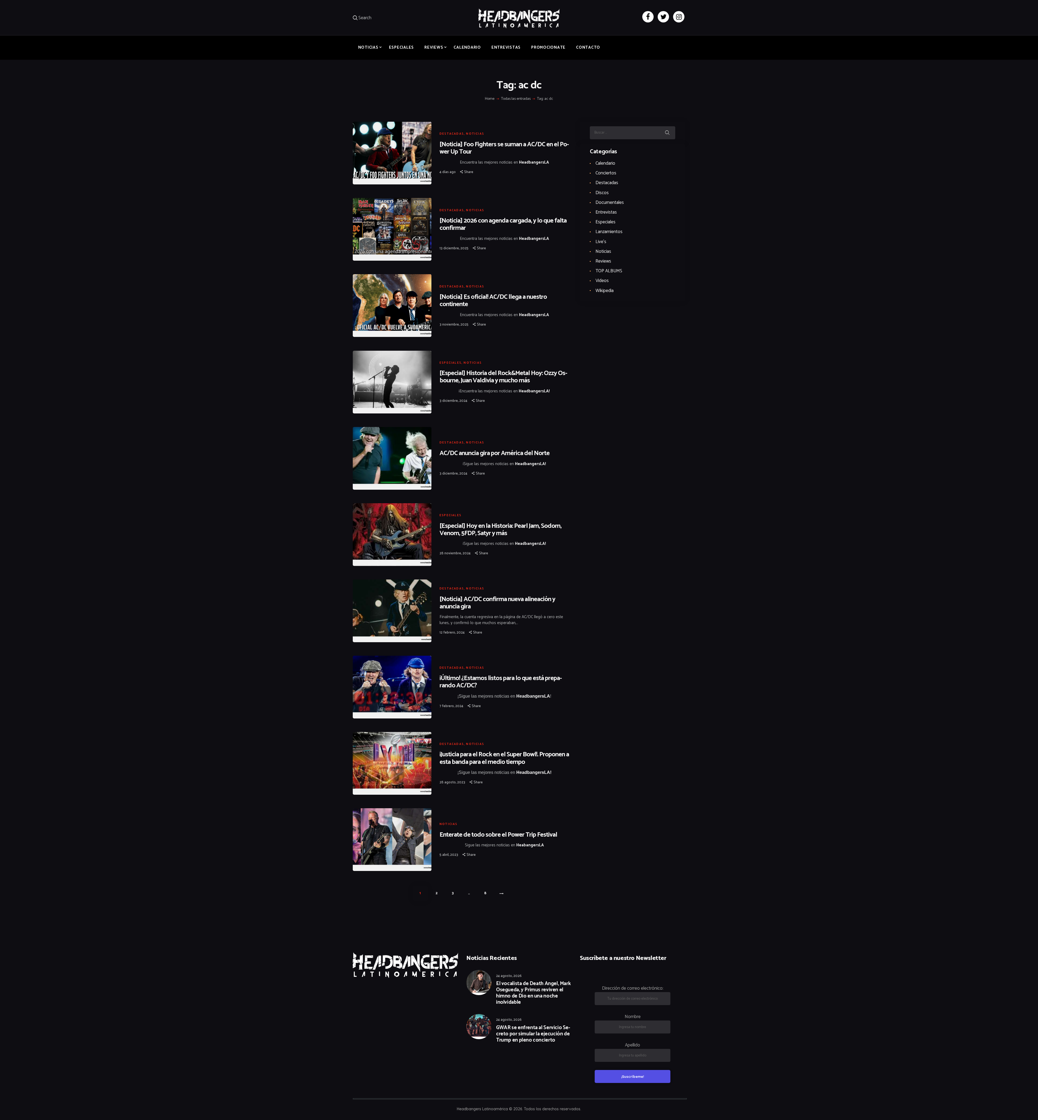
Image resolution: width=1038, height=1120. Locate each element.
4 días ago (448, 172)
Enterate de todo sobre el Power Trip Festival (498, 835)
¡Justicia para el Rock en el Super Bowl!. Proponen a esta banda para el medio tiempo (504, 758)
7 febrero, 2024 (451, 706)
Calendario (605, 163)
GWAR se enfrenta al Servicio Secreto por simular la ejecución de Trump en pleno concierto (533, 1034)
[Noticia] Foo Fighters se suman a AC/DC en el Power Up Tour (504, 148)
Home (489, 99)
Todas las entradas (516, 99)
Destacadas (452, 133)
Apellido (632, 1045)
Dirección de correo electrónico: (632, 988)
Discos (602, 193)
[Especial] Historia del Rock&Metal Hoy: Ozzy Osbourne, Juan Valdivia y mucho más (503, 377)
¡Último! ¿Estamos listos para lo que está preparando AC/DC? (501, 682)
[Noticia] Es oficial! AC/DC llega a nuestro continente (493, 300)
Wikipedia (604, 290)
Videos (602, 280)
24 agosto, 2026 (509, 976)
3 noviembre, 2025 (454, 324)
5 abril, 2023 (449, 855)
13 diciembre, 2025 (454, 248)
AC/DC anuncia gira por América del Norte (495, 453)
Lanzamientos (609, 232)
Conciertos (605, 173)
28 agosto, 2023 (452, 782)
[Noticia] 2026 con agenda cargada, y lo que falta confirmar (503, 224)
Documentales (609, 202)
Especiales (450, 362)
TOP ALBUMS (608, 271)
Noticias (475, 133)
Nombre (633, 1016)
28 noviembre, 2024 (455, 553)
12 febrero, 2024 (452, 632)
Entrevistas (606, 212)
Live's (600, 242)
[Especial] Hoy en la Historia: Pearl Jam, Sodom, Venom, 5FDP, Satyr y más (500, 529)
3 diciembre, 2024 (453, 401)
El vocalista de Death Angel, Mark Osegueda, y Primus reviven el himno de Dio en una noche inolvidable (533, 993)
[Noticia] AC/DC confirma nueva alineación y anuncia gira (497, 603)
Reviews (603, 261)
